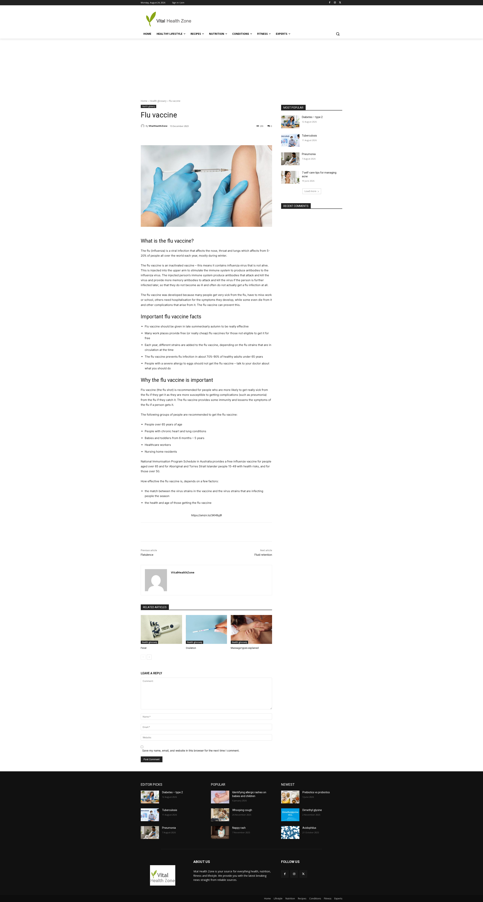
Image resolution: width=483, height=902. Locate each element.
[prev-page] (143, 657)
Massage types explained (245, 648)
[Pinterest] (184, 136)
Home (144, 101)
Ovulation (191, 648)
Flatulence (147, 554)
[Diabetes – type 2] (290, 121)
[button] (337, 33)
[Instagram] (335, 3)
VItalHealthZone (158, 125)
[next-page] (149, 657)
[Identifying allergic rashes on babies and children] (220, 797)
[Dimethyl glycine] (290, 814)
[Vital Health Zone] (171, 19)
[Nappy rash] (220, 832)
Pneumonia (309, 154)
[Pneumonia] (290, 158)
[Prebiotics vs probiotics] (290, 797)
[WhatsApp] (193, 136)
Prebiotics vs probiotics (316, 792)
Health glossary (158, 101)
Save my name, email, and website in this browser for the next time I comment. (190, 750)
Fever (144, 648)
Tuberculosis (309, 135)
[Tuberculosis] (290, 140)
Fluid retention (263, 554)
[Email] (202, 136)
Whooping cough (242, 810)
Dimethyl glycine (312, 810)
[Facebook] (330, 3)
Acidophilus (309, 827)
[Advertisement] (241, 66)
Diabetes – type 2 (312, 117)
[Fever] (161, 629)
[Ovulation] (206, 629)
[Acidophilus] (290, 832)
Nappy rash (239, 827)
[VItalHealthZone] (143, 126)
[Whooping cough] (220, 814)
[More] (211, 136)
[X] (340, 3)
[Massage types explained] (251, 629)
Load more (310, 191)
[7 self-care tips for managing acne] (290, 177)
